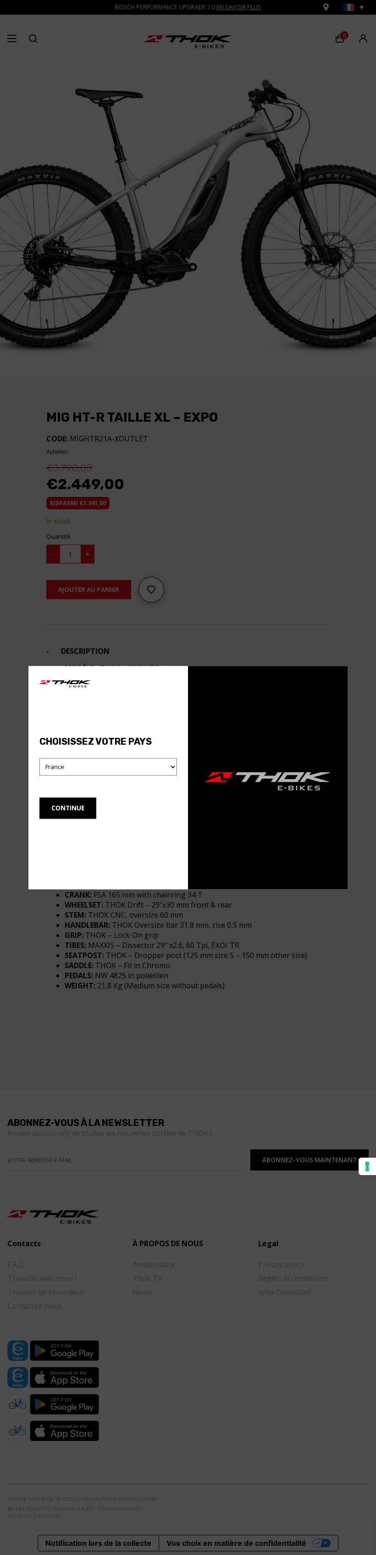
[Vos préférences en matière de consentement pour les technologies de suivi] (367, 1166)
